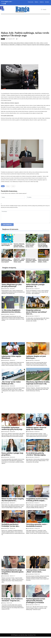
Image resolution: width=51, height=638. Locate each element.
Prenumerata (30, 1)
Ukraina (7, 186)
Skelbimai (42, 1)
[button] (1, 7)
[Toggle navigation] (3, 9)
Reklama (36, 1)
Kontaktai (47, 1)
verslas (13, 186)
